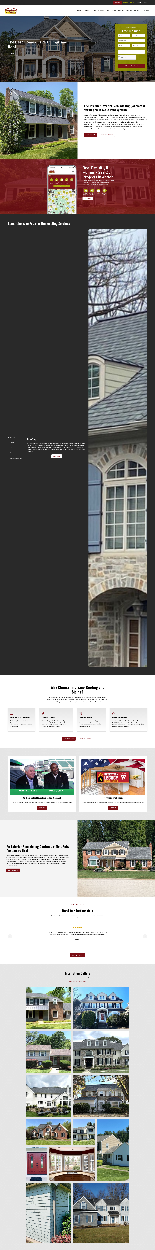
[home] (12, 10)
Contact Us (132, 2)
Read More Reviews (77, 955)
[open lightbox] (48, 1008)
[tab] (16, 437)
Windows (100, 10)
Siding (86, 10)
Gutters (94, 10)
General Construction (117, 10)
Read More (42, 807)
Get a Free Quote (90, 134)
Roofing (79, 10)
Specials (125, 2)
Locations (136, 10)
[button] (80, 10)
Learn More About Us (107, 134)
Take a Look (87, 198)
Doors (107, 10)
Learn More (56, 456)
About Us (128, 10)
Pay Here (117, 2)
